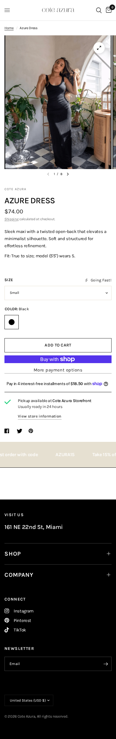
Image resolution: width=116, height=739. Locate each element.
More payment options (58, 370)
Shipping (11, 219)
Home (9, 28)
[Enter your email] (106, 664)
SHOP (12, 553)
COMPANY (19, 574)
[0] (108, 10)
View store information (40, 416)
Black (11, 322)
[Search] (99, 10)
